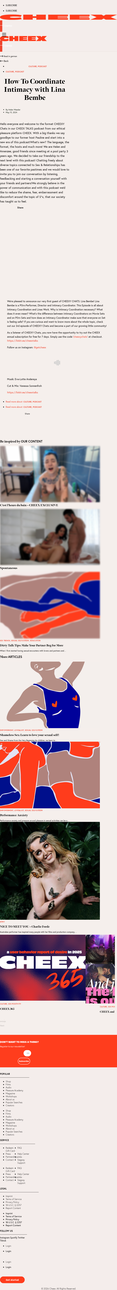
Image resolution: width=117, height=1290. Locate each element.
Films (8, 1084)
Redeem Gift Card (10, 1149)
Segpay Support (21, 1161)
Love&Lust (19, 730)
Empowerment (6, 730)
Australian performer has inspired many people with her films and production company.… (38, 932)
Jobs (19, 1156)
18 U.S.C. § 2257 (13, 1205)
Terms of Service (14, 1199)
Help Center (23, 1153)
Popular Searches (14, 1102)
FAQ (19, 1147)
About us (10, 1099)
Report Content (13, 1208)
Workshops (11, 1096)
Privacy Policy (12, 1202)
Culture (33, 66)
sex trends (5, 641)
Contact (10, 1159)
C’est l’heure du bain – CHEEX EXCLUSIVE (29, 505)
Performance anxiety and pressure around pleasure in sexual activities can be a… (34, 820)
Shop (8, 1081)
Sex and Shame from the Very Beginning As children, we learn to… (28, 740)
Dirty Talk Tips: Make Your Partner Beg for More (31, 645)
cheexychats (80, 336)
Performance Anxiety (14, 815)
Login (8, 1245)
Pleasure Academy (14, 1090)
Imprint (9, 1196)
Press (8, 1153)
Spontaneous (8, 568)
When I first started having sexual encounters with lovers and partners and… (33, 650)
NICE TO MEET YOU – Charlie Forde (25, 926)
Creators (10, 1105)
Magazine (10, 1093)
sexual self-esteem (20, 641)
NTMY (2, 922)
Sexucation (35, 641)
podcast (42, 66)
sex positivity (14, 1004)
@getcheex (40, 347)
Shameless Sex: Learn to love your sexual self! (29, 735)
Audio (8, 1087)
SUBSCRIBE (11, 5)
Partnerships (12, 1156)
